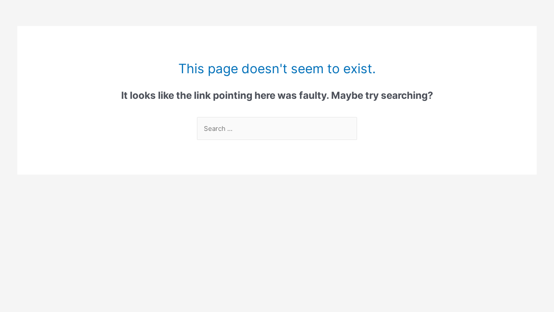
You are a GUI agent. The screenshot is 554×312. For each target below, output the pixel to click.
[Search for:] (277, 128)
